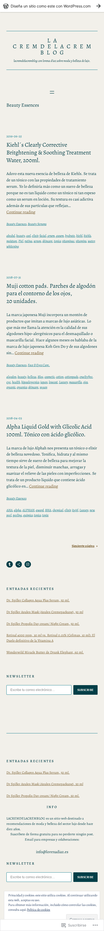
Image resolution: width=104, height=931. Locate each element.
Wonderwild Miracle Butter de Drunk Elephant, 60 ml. (45, 652)
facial (42, 235)
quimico (28, 515)
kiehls (87, 235)
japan (43, 382)
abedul (10, 235)
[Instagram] (28, 564)
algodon (11, 376)
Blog (40, 376)
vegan (43, 387)
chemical (58, 510)
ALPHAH (28, 510)
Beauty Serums (37, 224)
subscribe (85, 690)
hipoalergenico (30, 382)
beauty (20, 235)
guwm (60, 235)
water (91, 241)
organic (10, 387)
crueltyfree (86, 376)
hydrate (70, 235)
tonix (45, 515)
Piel (20, 241)
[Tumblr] (9, 564)
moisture (11, 241)
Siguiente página (85, 546)
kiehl (79, 235)
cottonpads (71, 376)
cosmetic (50, 376)
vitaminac (68, 241)
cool (28, 235)
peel (8, 515)
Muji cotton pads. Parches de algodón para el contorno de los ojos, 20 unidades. (50, 293)
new (92, 510)
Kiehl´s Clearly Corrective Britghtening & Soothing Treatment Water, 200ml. (48, 152)
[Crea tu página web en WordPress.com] (52, 6)
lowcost (53, 382)
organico (22, 387)
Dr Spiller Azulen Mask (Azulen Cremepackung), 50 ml (44, 612)
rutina (28, 241)
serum (37, 241)
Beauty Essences (16, 224)
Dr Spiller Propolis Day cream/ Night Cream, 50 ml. (42, 623)
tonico (57, 241)
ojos (85, 382)
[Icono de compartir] (18, 564)
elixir (35, 235)
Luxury (63, 382)
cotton (59, 376)
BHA (48, 510)
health (16, 382)
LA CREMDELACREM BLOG (53, 46)
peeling (17, 515)
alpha (17, 510)
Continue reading (20, 212)
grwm (51, 235)
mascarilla (75, 382)
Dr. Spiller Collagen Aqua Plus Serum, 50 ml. (38, 600)
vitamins (81, 241)
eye (8, 382)
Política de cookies (38, 910)
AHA (9, 510)
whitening (12, 246)
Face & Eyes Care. (39, 365)
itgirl (75, 510)
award (40, 510)
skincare (47, 241)
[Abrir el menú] (52, 92)
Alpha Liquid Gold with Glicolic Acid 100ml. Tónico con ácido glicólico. (49, 430)
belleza (31, 376)
